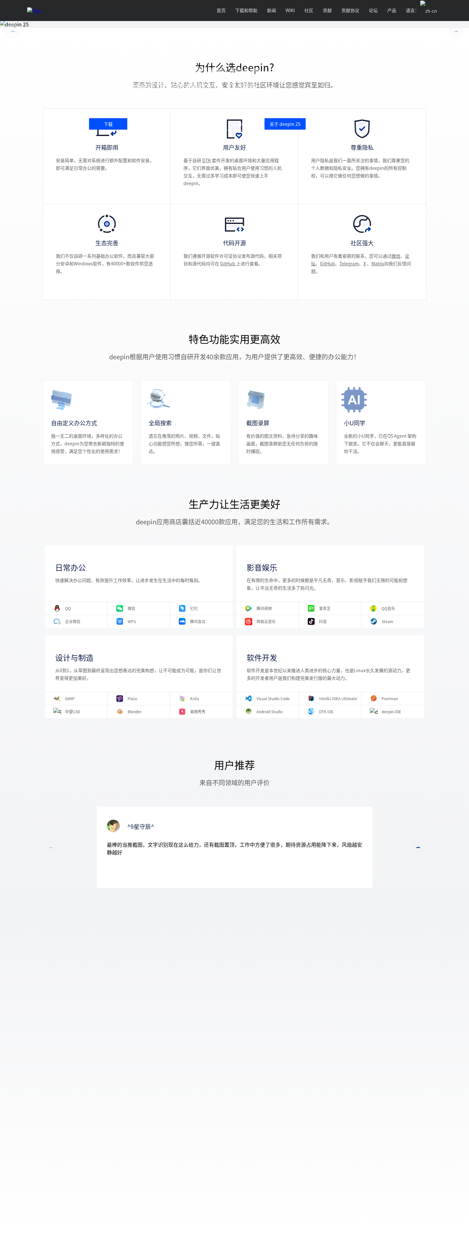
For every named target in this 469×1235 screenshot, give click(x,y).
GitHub (228, 263)
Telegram (349, 263)
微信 (395, 256)
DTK (206, 160)
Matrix (377, 263)
